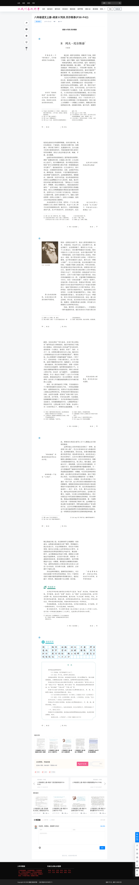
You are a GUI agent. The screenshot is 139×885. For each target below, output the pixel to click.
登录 (110, 9)
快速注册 (117, 9)
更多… (102, 9)
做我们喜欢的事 (32, 882)
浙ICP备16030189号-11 (45, 882)
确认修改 (103, 826)
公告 (18, 3)
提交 (102, 848)
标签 (23, 3)
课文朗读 (38, 21)
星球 (28, 3)
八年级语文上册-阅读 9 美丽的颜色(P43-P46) (87, 782)
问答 (33, 3)
